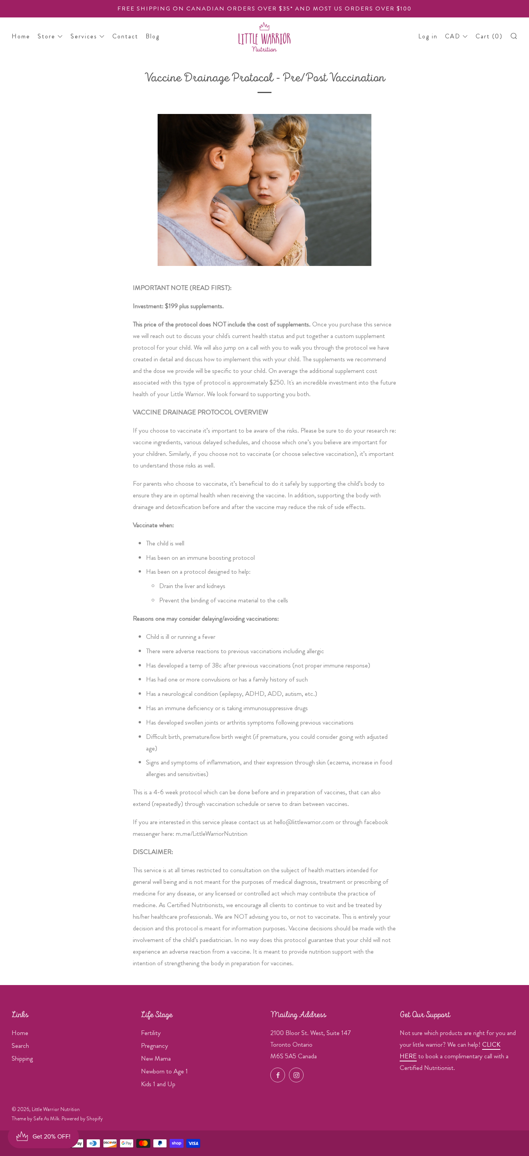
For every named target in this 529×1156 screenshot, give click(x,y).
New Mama (156, 1058)
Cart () (489, 36)
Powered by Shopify (82, 1118)
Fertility (151, 1032)
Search (20, 1045)
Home (21, 36)
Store (46, 36)
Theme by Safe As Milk (35, 1118)
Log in (428, 36)
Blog (153, 36)
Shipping (22, 1058)
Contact (125, 36)
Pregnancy (154, 1045)
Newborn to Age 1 (164, 1071)
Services (83, 36)
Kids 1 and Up (158, 1084)
